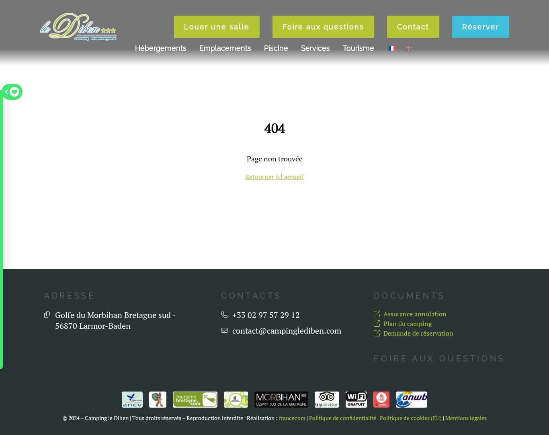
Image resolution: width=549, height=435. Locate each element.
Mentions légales (466, 418)
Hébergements (160, 48)
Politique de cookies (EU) (411, 418)
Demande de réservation (418, 333)
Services (315, 48)
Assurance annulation (415, 313)
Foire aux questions (323, 27)
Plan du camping (407, 323)
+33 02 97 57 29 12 (266, 314)
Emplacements (225, 48)
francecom (292, 418)
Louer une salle (217, 27)
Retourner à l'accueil (274, 176)
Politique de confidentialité (342, 418)
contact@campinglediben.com (286, 330)
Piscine (276, 48)
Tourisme (358, 48)
